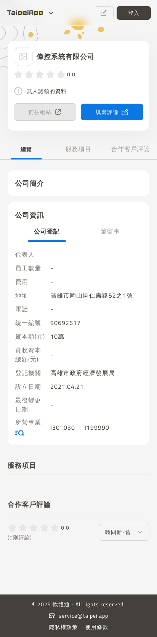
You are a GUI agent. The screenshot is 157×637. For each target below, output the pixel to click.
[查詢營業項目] (30, 432)
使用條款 (96, 627)
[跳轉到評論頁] (104, 12)
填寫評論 (107, 112)
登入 (133, 13)
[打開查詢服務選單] (51, 12)
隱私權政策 (63, 627)
